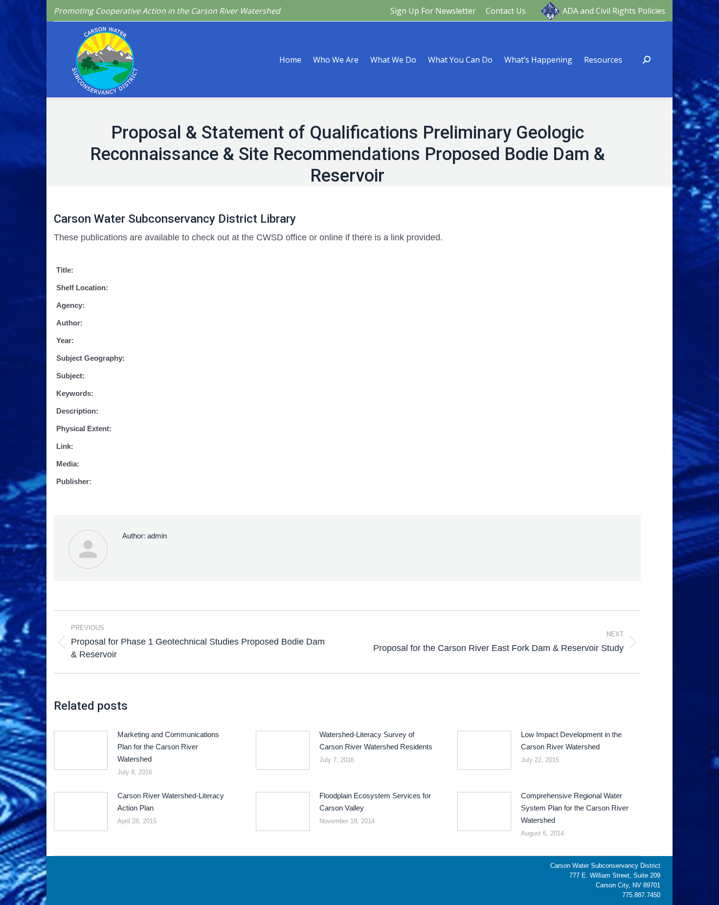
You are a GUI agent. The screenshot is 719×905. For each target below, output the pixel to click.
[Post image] (81, 750)
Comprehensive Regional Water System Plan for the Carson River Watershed (575, 807)
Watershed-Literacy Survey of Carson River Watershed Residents (375, 740)
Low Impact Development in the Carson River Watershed (571, 740)
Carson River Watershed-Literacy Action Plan (170, 801)
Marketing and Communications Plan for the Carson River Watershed (168, 746)
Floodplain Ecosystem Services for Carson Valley (375, 801)
